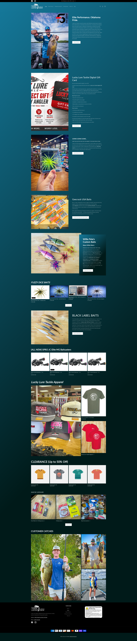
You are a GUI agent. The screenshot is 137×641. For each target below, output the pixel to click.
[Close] (83, 308)
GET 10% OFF (60, 330)
